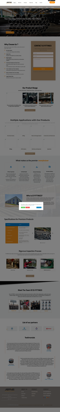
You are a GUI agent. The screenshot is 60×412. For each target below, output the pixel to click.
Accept (23, 207)
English (50, 0)
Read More (32, 205)
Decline (28, 207)
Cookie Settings (39, 207)
